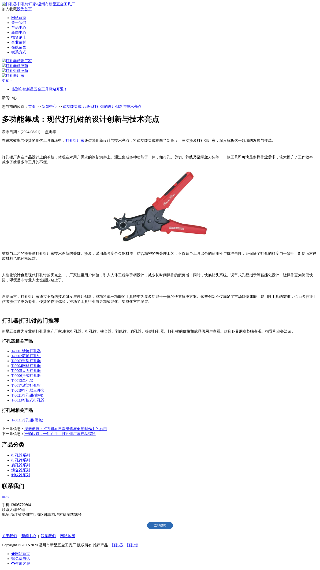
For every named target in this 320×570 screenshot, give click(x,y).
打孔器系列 (20, 455)
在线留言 (18, 47)
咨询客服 (22, 564)
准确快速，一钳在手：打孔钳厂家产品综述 (60, 434)
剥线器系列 (20, 475)
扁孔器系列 (20, 465)
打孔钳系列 (20, 460)
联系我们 (48, 536)
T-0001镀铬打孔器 (26, 351)
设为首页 (24, 9)
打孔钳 (132, 545)
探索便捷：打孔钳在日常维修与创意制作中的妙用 (65, 429)
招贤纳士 (18, 37)
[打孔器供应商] (15, 66)
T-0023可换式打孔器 (28, 400)
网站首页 (18, 18)
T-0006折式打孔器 (26, 376)
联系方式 (18, 52)
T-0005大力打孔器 (26, 371)
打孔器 (117, 545)
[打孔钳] (160, 245)
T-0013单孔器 (22, 380)
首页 (32, 107)
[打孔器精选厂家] (17, 61)
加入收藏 (9, 9)
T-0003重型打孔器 (26, 361)
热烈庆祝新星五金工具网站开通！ (39, 89)
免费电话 (22, 559)
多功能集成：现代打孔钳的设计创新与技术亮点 (102, 107)
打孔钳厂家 (75, 140)
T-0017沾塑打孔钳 (26, 385)
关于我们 (18, 23)
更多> (6, 80)
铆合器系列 (20, 470)
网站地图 (67, 536)
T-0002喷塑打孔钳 (26, 356)
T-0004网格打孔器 (26, 366)
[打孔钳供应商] (15, 71)
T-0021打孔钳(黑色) (27, 420)
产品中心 (18, 28)
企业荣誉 (18, 42)
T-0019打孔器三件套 (28, 390)
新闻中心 (18, 32)
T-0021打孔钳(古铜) (27, 395)
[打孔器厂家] (13, 76)
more (5, 497)
